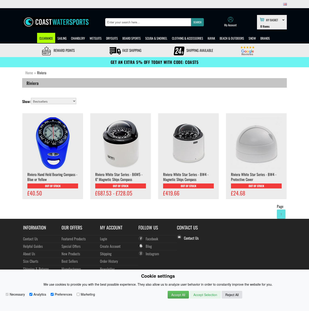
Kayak (211, 38)
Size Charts (30, 261)
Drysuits (112, 38)
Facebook (152, 238)
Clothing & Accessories (187, 38)
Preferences (63, 294)
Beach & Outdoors (232, 38)
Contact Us (30, 238)
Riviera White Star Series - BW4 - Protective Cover (253, 177)
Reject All (232, 294)
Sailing (62, 38)
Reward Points (64, 50)
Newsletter (107, 268)
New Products (71, 253)
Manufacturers (71, 268)
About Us (29, 253)
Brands (265, 38)
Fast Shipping (131, 50)
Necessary (17, 294)
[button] (197, 22)
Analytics (39, 294)
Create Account (110, 246)
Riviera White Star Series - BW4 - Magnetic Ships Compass (186, 177)
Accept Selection (205, 294)
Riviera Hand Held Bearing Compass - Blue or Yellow (52, 177)
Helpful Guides (33, 246)
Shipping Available (199, 50)
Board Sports (131, 38)
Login (103, 238)
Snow (252, 38)
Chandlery (78, 38)
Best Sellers (70, 261)
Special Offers (71, 246)
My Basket (272, 20)
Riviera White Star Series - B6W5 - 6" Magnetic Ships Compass (119, 177)
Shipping (106, 253)
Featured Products (74, 238)
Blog (149, 246)
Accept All (178, 294)
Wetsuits (96, 38)
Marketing (88, 294)
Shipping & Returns (36, 268)
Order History (109, 261)
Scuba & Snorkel (156, 38)
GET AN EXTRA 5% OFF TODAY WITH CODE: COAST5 (155, 62)
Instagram (152, 253)
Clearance (46, 38)
